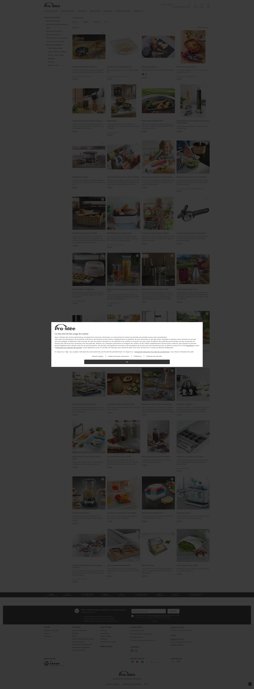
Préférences (138, 356)
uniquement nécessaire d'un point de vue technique (151, 352)
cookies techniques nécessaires (118, 356)
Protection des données (154, 356)
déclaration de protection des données (69, 348)
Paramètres (190, 345)
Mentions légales (97, 356)
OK (67, 352)
